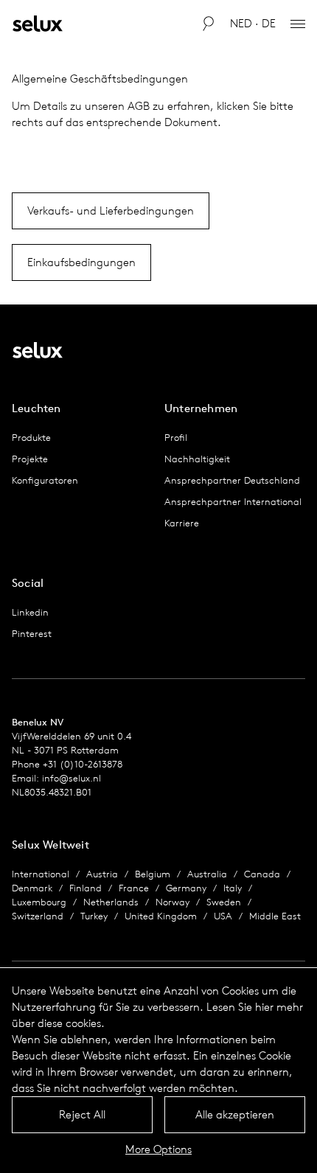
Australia (207, 874)
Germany (186, 888)
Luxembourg (39, 902)
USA (223, 916)
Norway (172, 902)
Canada (262, 874)
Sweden (223, 902)
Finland (85, 888)
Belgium (152, 874)
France (134, 888)
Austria (102, 874)
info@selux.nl (71, 778)
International (40, 874)
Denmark (32, 888)
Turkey (94, 916)
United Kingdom (161, 916)
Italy (232, 888)
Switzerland (37, 916)
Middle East (275, 916)
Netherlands (111, 902)
